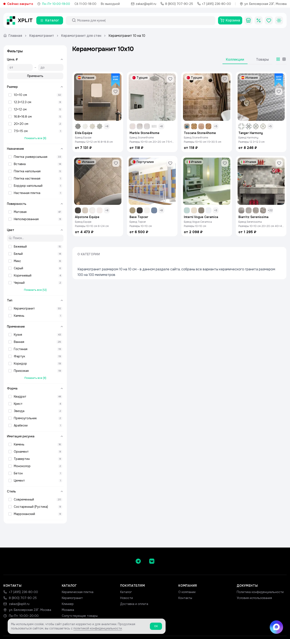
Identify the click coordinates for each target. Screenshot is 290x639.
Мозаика (68, 610)
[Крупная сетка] (278, 59)
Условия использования (254, 598)
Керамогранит (41, 35)
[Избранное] (269, 20)
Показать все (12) (35, 290)
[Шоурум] (248, 20)
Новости (126, 598)
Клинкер (68, 604)
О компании (187, 592)
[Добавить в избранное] (115, 91)
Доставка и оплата (134, 604)
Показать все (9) (35, 138)
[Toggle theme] (279, 20)
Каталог (126, 592)
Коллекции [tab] (235, 59)
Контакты (185, 598)
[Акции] (258, 20)
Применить (35, 76)
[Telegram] (138, 561)
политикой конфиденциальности (97, 628)
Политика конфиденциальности (260, 592)
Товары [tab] (262, 59)
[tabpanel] (179, 154)
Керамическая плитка (77, 592)
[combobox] (144, 20)
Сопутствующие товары (80, 616)
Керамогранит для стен (81, 35)
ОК (156, 626)
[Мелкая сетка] (284, 59)
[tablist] (247, 60)
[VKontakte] (152, 561)
